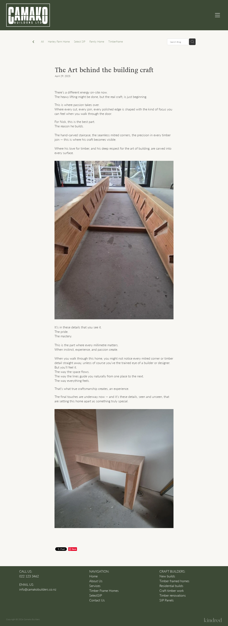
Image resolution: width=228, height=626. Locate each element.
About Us (95, 581)
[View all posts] (33, 42)
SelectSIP (95, 595)
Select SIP (79, 41)
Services (94, 586)
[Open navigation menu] (217, 15)
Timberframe (115, 41)
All (42, 41)
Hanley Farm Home (59, 41)
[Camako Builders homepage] (87, 15)
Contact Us (97, 600)
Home (93, 576)
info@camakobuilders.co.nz (37, 589)
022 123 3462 (29, 576)
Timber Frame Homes (104, 590)
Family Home (96, 41)
